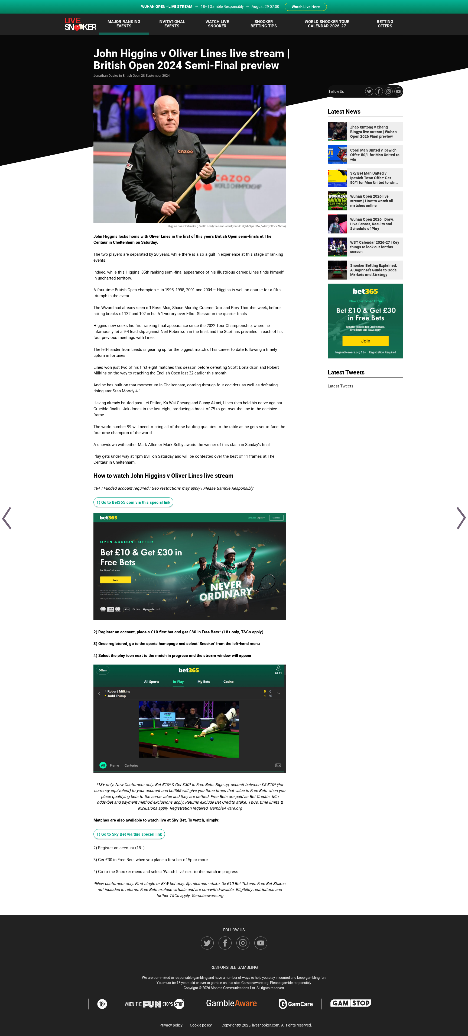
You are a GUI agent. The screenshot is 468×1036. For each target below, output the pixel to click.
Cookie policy (201, 1025)
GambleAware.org (226, 808)
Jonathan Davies (105, 75)
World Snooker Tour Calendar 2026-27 (327, 23)
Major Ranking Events (124, 23)
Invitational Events (171, 23)
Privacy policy (171, 1025)
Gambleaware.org (207, 895)
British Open (131, 75)
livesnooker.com (265, 1024)
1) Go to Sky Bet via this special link (129, 834)
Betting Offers (385, 23)
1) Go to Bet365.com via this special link (133, 502)
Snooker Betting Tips (264, 23)
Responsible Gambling (234, 967)
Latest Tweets (340, 386)
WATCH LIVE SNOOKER (217, 23)
